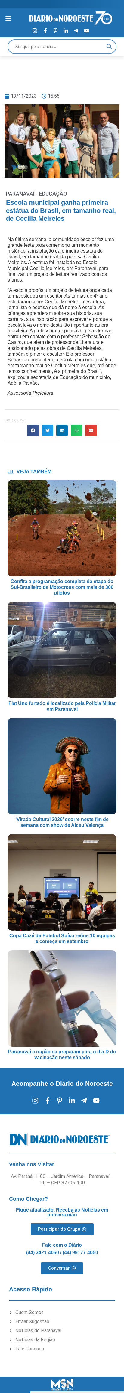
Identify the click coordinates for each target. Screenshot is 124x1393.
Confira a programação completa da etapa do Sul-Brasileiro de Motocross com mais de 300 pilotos (62, 587)
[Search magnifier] (109, 46)
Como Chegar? (28, 1199)
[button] (33, 430)
